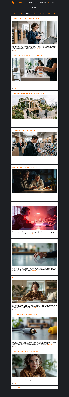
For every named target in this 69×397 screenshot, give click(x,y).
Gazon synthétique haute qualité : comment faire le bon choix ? (27, 204)
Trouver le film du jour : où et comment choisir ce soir (25, 167)
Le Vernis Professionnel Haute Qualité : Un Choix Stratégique (27, 55)
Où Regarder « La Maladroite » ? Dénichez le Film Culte (26, 18)
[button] (56, 2)
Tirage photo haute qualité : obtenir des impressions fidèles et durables (29, 240)
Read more (38, 48)
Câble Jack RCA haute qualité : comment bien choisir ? (25, 314)
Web (37, 2)
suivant (18, 387)
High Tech (30, 2)
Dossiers (49, 2)
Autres (53, 2)
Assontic (19, 2)
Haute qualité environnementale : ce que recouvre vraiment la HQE (28, 93)
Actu (34, 2)
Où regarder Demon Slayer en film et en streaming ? (25, 130)
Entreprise (41, 2)
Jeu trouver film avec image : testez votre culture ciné (25, 277)
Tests (45, 2)
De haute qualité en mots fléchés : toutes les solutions (25, 351)
